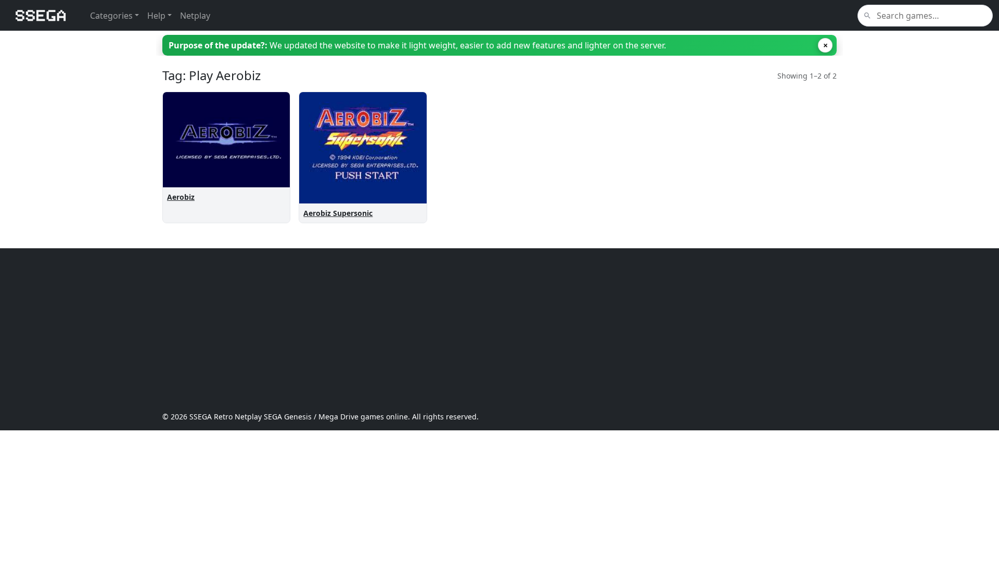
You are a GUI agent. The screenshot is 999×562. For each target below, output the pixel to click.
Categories (111, 15)
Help (156, 15)
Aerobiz (181, 197)
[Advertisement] (474, 330)
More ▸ (268, 168)
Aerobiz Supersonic (338, 213)
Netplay (195, 15)
